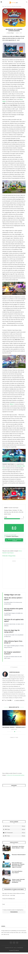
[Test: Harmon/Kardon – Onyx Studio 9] (6, 873)
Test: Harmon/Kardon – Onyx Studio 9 (17, 872)
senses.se (15, 947)
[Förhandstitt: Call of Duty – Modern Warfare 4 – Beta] (6, 848)
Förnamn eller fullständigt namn (8, 898)
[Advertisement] (14, 575)
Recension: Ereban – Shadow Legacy (14, 727)
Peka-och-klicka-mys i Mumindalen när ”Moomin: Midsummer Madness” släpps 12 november (18, 865)
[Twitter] (14, 943)
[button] (3, 721)
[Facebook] (11, 943)
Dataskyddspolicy (20, 947)
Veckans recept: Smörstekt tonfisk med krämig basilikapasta (18, 881)
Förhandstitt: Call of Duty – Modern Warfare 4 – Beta (18, 847)
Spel (6, 6)
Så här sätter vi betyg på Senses (8, 555)
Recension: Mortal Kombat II (18, 854)
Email (3, 904)
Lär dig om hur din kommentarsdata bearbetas (15, 775)
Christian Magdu (10, 32)
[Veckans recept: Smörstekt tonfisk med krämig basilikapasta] (6, 881)
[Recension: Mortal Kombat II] (6, 856)
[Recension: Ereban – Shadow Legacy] (14, 718)
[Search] (26, 2)
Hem (3, 6)
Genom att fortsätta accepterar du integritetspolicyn (13, 909)
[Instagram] (17, 943)
